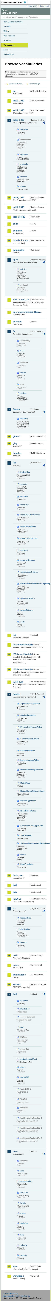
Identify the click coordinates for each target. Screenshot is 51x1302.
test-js (22, 1067)
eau (21, 1027)
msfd (15, 955)
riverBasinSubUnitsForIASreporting (24, 584)
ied (14, 635)
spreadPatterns (24, 610)
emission (24, 1193)
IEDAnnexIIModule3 (21, 654)
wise (15, 1266)
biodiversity (19, 217)
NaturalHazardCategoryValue (24, 791)
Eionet (14, 17)
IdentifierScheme (24, 750)
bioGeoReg (24, 472)
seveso (16, 984)
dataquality (18, 250)
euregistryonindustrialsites (21, 312)
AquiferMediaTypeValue (24, 704)
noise (16, 965)
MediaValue (24, 783)
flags (22, 351)
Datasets (7, 26)
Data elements (9, 36)
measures (24, 505)
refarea (23, 373)
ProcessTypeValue (24, 801)
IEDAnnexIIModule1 (21, 645)
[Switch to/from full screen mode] (34, 6)
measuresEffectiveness (24, 515)
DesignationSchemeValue (24, 727)
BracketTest (24, 1009)
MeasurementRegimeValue (24, 770)
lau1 (15, 885)
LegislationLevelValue (24, 760)
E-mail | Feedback (11, 1293)
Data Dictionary (23, 17)
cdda (15, 224)
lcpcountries (24, 918)
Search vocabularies (15, 84)
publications (19, 975)
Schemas (7, 40)
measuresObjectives (24, 538)
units (22, 622)
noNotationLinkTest (24, 1059)
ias (14, 463)
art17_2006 (18, 120)
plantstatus (24, 929)
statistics (24, 1223)
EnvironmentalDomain (24, 739)
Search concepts (34, 84)
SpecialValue (24, 835)
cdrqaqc (23, 484)
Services (7, 50)
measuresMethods (24, 527)
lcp (14, 908)
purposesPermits (24, 560)
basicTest (24, 1001)
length (23, 1203)
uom (15, 1151)
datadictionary (20, 240)
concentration (24, 1181)
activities (24, 129)
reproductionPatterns (24, 572)
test (15, 994)
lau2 (15, 892)
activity (23, 269)
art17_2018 (18, 207)
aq (14, 91)
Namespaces (9, 54)
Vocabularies (9, 45)
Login (30, 6)
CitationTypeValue (24, 715)
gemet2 (17, 436)
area (22, 1171)
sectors (23, 942)
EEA (14, 2)
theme (23, 855)
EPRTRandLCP (21, 300)
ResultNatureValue (24, 811)
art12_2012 (18, 101)
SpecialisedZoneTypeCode (24, 826)
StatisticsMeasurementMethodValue (24, 843)
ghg (15, 443)
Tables (6, 31)
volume (23, 1255)
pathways (24, 550)
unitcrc (23, 393)
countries (24, 154)
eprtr (15, 260)
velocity (23, 1245)
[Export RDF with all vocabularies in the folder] (44, 123)
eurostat (17, 322)
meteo (23, 1213)
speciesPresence (24, 598)
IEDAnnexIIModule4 (21, 669)
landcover (18, 875)
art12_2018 (18, 110)
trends (23, 186)
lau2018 (17, 899)
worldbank (18, 1276)
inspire (16, 694)
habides (17, 453)
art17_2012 (18, 197)
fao (14, 331)
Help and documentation (13, 22)
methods (24, 164)
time (22, 1235)
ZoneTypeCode (24, 864)
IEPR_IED (18, 682)
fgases (16, 409)
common (17, 231)
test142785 (24, 1077)
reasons (23, 177)
